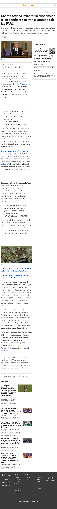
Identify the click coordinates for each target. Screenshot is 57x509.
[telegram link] (6, 485)
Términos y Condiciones (50, 478)
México (17, 486)
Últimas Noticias (17, 492)
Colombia (6, 164)
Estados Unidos (17, 483)
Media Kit (39, 488)
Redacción (28, 477)
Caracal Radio (25, 169)
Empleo (28, 479)
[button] (2, 5)
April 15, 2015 (22, 124)
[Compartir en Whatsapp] (2, 67)
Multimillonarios (36, 8)
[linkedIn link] (10, 485)
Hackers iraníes (28, 8)
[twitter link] (6, 482)
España (17, 481)
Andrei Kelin (17, 8)
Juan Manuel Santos (23, 84)
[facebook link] (3, 482)
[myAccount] (55, 5)
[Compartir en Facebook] (5, 67)
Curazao (22, 8)
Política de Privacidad (50, 480)
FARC (9, 156)
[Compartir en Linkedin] (12, 67)
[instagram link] (10, 482)
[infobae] (28, 5)
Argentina (39, 477)
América (17, 477)
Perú (18, 488)
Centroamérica (17, 490)
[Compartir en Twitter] (9, 67)
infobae (3, 12)
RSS (17, 495)
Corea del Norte (43, 8)
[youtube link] (3, 485)
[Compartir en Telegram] (15, 67)
